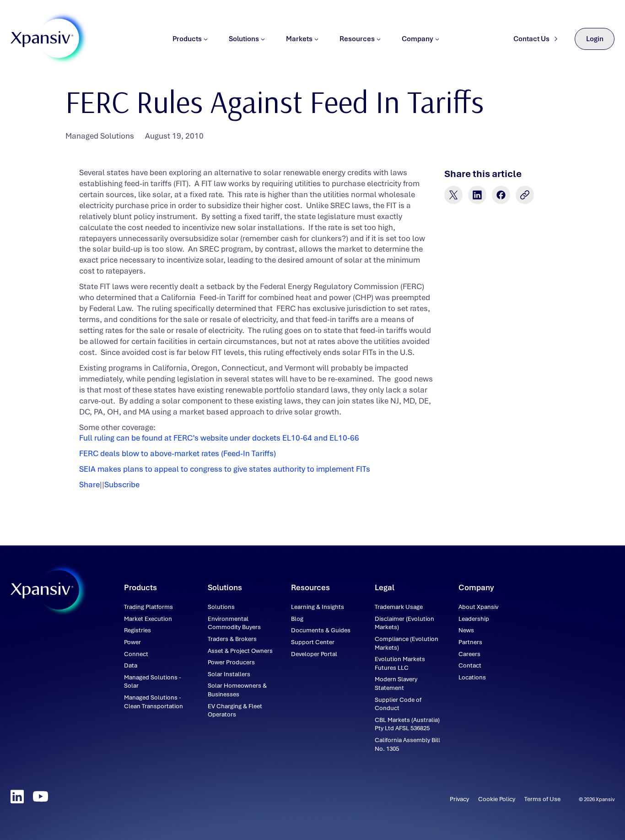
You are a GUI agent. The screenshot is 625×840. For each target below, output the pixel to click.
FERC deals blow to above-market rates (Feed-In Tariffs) (177, 453)
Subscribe (122, 484)
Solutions (244, 38)
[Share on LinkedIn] (477, 195)
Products (187, 38)
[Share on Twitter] (453, 195)
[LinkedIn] (17, 796)
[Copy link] (525, 195)
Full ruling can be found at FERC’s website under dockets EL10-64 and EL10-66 (219, 438)
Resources (357, 38)
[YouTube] (40, 796)
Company (417, 38)
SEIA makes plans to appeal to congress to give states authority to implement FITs (224, 469)
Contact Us (531, 38)
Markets (299, 38)
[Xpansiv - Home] (42, 39)
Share (89, 484)
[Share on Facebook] (501, 195)
